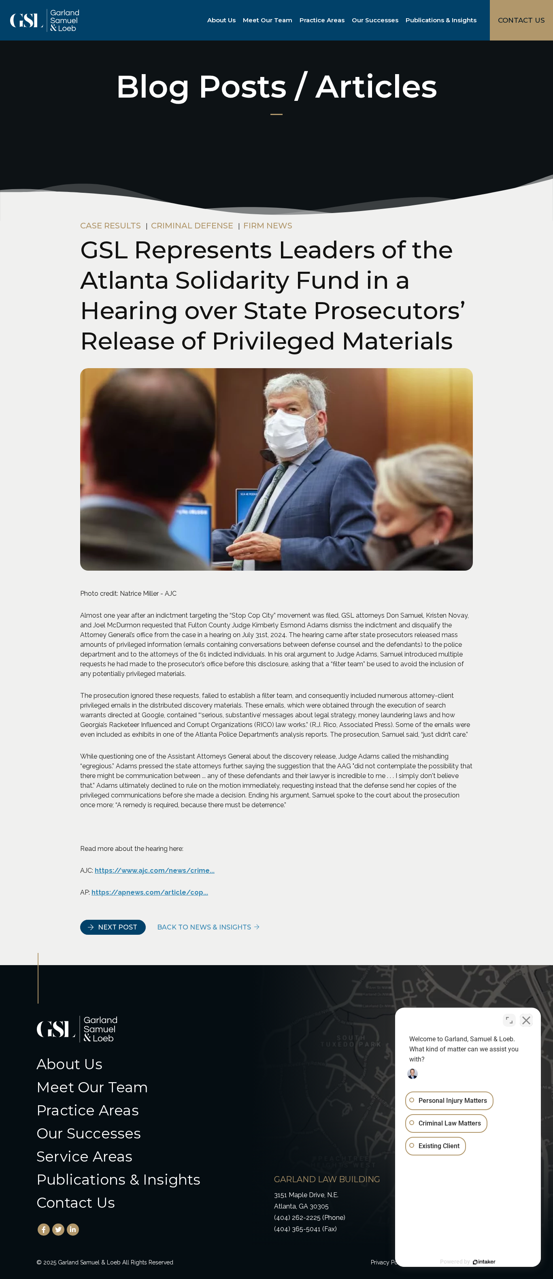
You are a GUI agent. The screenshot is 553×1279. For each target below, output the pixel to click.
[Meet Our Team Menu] (294, 20)
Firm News (267, 225)
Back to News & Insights (204, 927)
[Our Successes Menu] (400, 20)
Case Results (110, 225)
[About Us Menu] (237, 20)
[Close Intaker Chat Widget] (526, 1020)
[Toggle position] (509, 1020)
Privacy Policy (389, 1262)
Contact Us (75, 1202)
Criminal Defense (192, 225)
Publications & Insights (441, 20)
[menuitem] (223, 20)
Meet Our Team (267, 20)
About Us (221, 20)
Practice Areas (322, 20)
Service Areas (84, 1156)
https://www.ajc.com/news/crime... (155, 870)
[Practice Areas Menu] (346, 20)
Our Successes (375, 20)
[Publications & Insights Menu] (478, 20)
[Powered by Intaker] (484, 1262)
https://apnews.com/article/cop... (149, 892)
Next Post (117, 927)
